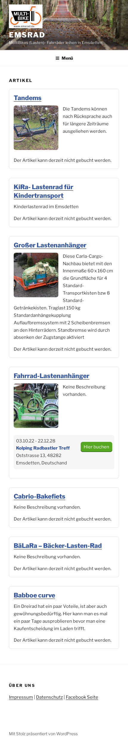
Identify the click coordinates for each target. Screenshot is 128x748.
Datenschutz (49, 697)
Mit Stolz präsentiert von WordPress (43, 733)
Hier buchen (96, 447)
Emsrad (27, 35)
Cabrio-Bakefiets (39, 496)
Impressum (21, 697)
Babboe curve (34, 595)
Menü (67, 58)
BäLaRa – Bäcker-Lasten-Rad (58, 545)
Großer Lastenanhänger (50, 245)
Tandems (27, 98)
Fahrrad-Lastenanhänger (51, 375)
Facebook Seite (82, 697)
